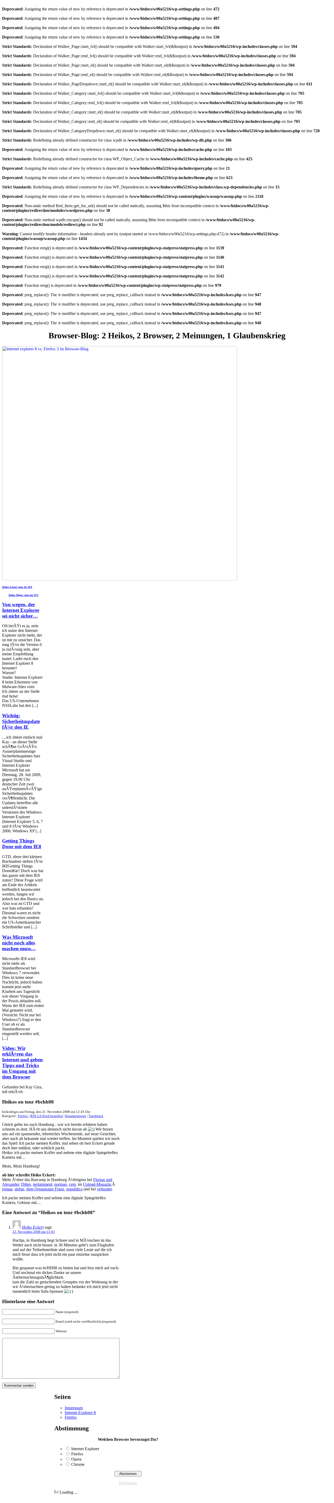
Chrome (78, 1464)
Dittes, (26, 1184)
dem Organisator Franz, (45, 1189)
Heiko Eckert (33, 1227)
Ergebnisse (128, 1483)
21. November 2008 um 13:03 (34, 1232)
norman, (61, 1184)
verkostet (104, 1189)
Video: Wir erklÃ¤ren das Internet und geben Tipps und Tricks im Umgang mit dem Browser (22, 1062)
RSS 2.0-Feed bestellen (46, 1116)
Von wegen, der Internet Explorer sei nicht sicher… (20, 610)
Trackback (95, 1116)
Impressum (74, 1408)
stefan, (20, 1189)
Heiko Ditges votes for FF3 (23, 595)
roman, (8, 1189)
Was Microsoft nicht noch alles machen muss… (19, 942)
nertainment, (43, 1184)
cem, (73, 1184)
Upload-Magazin (97, 1184)
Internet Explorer (85, 1449)
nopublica (74, 1189)
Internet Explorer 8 (80, 1412)
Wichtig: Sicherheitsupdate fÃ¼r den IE (21, 721)
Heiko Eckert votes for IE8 (17, 587)
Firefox (23, 1116)
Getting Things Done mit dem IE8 (21, 843)
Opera (76, 1459)
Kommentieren (75, 1116)
